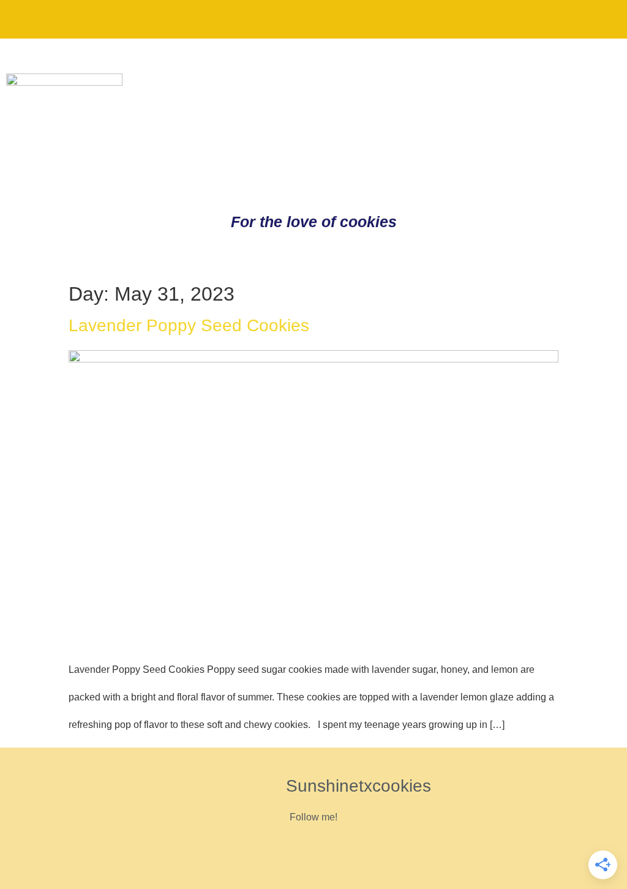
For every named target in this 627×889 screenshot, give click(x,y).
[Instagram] (559, 18)
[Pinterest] (518, 18)
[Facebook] (599, 18)
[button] (20, 19)
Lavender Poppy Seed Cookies (189, 325)
